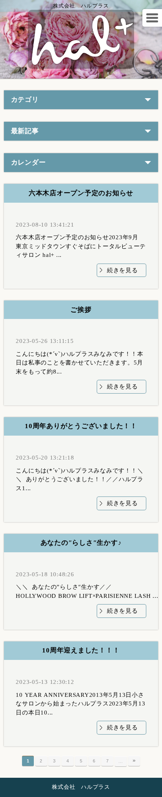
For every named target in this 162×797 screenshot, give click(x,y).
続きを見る (122, 270)
